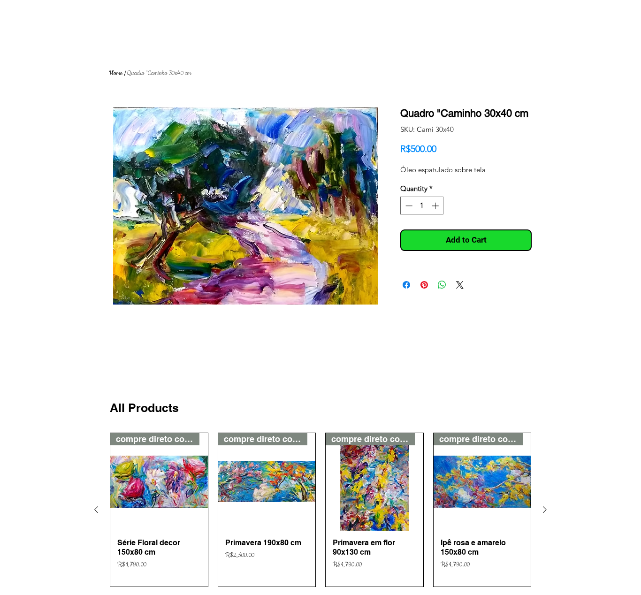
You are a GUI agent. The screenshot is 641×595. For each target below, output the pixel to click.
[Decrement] (408, 205)
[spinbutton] (422, 205)
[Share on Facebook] (406, 284)
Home (115, 73)
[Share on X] (459, 284)
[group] (320, 509)
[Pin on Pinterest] (424, 284)
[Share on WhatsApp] (442, 284)
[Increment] (436, 205)
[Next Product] (544, 509)
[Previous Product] (96, 509)
